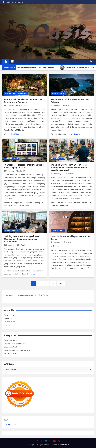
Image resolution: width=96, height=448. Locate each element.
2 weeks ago (57, 174)
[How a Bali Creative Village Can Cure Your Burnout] (71, 222)
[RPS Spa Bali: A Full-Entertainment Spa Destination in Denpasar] (24, 85)
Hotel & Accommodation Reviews (16, 93)
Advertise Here (9, 315)
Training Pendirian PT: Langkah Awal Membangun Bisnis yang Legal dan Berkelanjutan (22, 239)
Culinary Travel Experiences (14, 343)
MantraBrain (64, 445)
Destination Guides (58, 93)
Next (61, 283)
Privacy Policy (9, 322)
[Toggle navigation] (12, 61)
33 (53, 283)
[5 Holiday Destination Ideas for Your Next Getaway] (71, 85)
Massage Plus (26, 109)
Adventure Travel (10, 340)
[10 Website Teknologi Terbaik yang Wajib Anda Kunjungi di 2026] (24, 150)
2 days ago (10, 105)
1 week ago (57, 105)
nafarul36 (21, 105)
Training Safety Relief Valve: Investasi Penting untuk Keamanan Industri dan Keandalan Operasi (69, 168)
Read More (15, 134)
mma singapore (24, 295)
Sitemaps (7, 325)
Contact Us (8, 318)
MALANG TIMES (10, 424)
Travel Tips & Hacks (58, 159)
